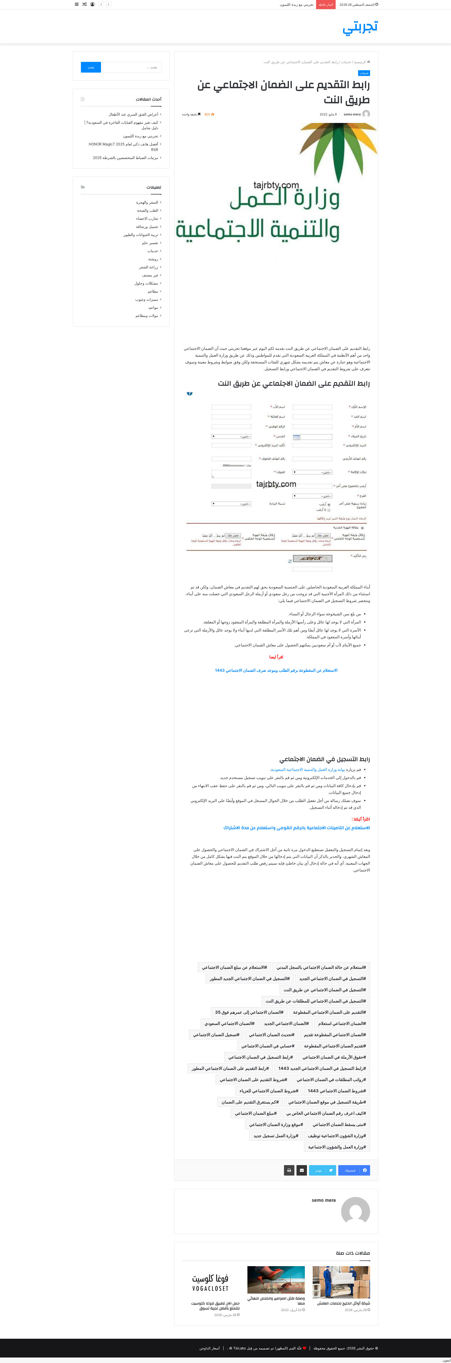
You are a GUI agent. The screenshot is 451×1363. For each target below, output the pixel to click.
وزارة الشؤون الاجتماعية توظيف (335, 1135)
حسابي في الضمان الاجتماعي (266, 1045)
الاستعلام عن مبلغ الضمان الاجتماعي (233, 967)
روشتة (153, 259)
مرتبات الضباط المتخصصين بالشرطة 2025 (125, 158)
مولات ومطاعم (146, 316)
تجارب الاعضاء (147, 218)
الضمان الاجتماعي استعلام (340, 1023)
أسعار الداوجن (209, 1348)
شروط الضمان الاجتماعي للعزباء (268, 1090)
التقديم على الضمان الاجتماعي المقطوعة (328, 1012)
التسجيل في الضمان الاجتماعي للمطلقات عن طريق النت (314, 1001)
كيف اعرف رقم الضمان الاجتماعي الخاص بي (324, 1113)
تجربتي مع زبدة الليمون (140, 136)
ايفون (447, 1360)
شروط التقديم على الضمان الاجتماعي (252, 1079)
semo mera (352, 114)
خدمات (346, 62)
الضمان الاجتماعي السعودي (228, 1023)
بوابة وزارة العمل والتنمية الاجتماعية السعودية (308, 769)
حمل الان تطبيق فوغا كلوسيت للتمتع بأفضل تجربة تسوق (215, 1306)
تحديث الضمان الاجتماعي (270, 1034)
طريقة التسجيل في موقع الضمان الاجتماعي (325, 1102)
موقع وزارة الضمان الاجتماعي (274, 1124)
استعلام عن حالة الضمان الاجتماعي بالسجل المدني (320, 967)
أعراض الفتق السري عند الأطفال (133, 114)
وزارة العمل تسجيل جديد (275, 1135)
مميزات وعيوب (146, 299)
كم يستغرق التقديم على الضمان (249, 1102)
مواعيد (153, 307)
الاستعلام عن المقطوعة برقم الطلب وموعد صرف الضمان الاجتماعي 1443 (276, 670)
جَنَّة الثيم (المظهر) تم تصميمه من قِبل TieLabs (267, 1348)
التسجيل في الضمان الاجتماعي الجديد (331, 978)
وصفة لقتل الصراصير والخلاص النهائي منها (276, 1301)
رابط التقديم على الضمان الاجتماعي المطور (229, 1068)
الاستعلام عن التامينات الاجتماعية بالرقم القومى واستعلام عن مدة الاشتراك (297, 828)
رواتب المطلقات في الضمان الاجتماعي (330, 1079)
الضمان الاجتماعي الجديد (285, 1023)
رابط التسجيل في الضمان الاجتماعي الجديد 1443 (320, 1068)
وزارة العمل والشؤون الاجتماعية (335, 1146)
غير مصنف (150, 275)
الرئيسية (360, 62)
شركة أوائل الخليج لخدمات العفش (343, 1303)
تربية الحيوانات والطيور (140, 235)
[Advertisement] (276, 300)
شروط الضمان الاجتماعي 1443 (335, 1090)
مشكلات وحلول (146, 283)
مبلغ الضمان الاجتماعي (254, 1113)
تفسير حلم (150, 243)
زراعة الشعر (148, 267)
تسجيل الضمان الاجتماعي (215, 1034)
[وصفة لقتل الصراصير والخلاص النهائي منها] (276, 1280)
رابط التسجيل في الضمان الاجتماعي (259, 1057)
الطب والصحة (147, 210)
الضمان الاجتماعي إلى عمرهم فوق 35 (248, 1012)
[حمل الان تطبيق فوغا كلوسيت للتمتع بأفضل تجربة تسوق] (211, 1282)
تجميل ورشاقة (147, 227)
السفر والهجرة (147, 202)
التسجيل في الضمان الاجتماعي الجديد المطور (248, 978)
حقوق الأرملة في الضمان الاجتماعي (332, 1057)
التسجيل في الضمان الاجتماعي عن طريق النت (323, 989)
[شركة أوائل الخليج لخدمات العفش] (341, 1282)
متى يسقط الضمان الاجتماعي (338, 1124)
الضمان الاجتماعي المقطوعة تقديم (333, 1034)
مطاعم (153, 291)
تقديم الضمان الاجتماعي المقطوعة (333, 1045)
